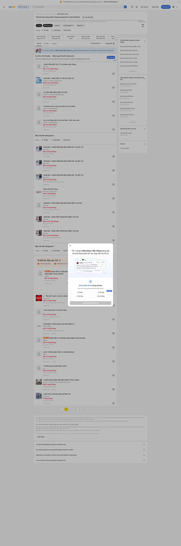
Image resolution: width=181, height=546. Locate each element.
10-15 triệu (101, 292)
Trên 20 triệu (101, 296)
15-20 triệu (80, 296)
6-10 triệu (80, 292)
